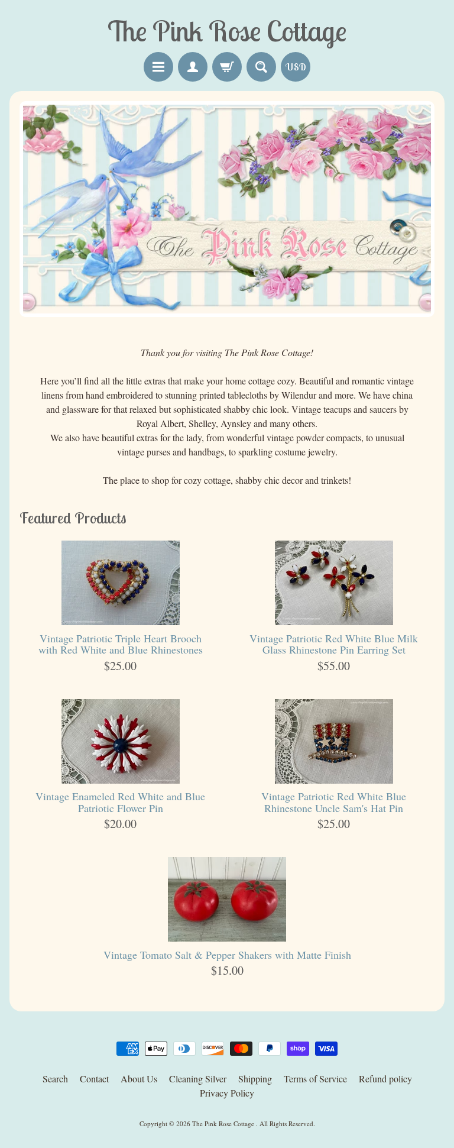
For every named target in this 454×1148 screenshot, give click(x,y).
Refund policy (385, 1078)
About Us (139, 1078)
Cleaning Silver (197, 1078)
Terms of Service (315, 1078)
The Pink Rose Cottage (224, 1123)
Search (55, 1078)
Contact (94, 1078)
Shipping (255, 1078)
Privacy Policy (227, 1092)
